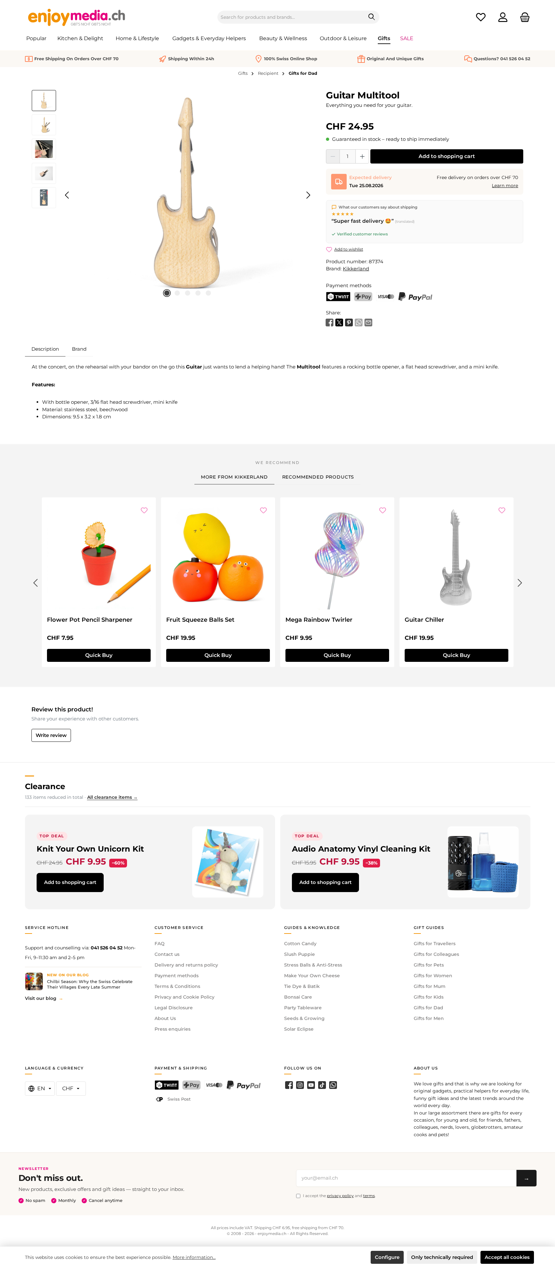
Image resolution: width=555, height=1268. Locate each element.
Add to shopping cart (447, 156)
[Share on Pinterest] (349, 322)
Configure (387, 1257)
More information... (194, 1257)
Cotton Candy (300, 943)
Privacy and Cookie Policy (184, 997)
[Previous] (67, 195)
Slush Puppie (299, 954)
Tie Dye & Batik (302, 986)
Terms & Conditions (177, 986)
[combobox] (290, 17)
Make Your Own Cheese (312, 975)
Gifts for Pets (429, 965)
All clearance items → (112, 797)
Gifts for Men (429, 1018)
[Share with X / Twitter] (339, 322)
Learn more (505, 185)
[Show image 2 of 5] (177, 293)
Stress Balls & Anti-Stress (313, 965)
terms (369, 1195)
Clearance (45, 786)
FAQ (160, 943)
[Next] (308, 195)
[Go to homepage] (77, 17)
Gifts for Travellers (435, 943)
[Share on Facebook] (329, 322)
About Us (165, 1018)
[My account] (502, 17)
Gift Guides (429, 927)
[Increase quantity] (362, 156)
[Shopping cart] (522, 17)
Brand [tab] (79, 349)
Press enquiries (173, 1029)
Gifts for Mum (429, 986)
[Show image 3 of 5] (187, 293)
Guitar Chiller (424, 619)
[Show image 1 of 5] (166, 293)
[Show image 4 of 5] (198, 293)
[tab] (45, 349)
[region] (172, 195)
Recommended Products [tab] (318, 477)
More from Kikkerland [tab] (234, 477)
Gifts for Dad (428, 1007)
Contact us (167, 954)
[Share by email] (368, 322)
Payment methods (177, 975)
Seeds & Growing (304, 1018)
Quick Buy (98, 655)
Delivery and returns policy (186, 965)
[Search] (371, 17)
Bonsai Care (298, 997)
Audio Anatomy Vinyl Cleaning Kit (361, 849)
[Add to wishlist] (144, 510)
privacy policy (340, 1195)
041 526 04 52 (106, 948)
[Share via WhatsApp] (359, 322)
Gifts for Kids (429, 997)
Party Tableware (303, 1007)
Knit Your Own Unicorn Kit (90, 849)
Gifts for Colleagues (436, 954)
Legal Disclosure (174, 1007)
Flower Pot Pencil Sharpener (90, 619)
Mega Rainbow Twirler (319, 619)
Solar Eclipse (299, 1029)
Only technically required (442, 1257)
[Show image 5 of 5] (208, 293)
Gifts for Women (433, 975)
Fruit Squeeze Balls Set (200, 619)
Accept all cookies (507, 1257)
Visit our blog (40, 998)
